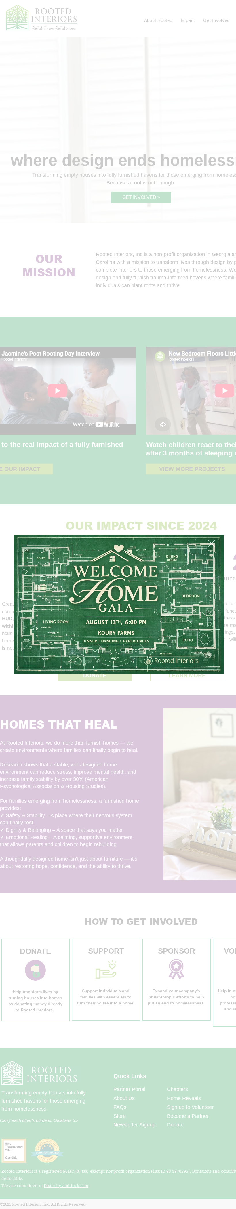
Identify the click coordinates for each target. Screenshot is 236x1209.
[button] (211, 543)
